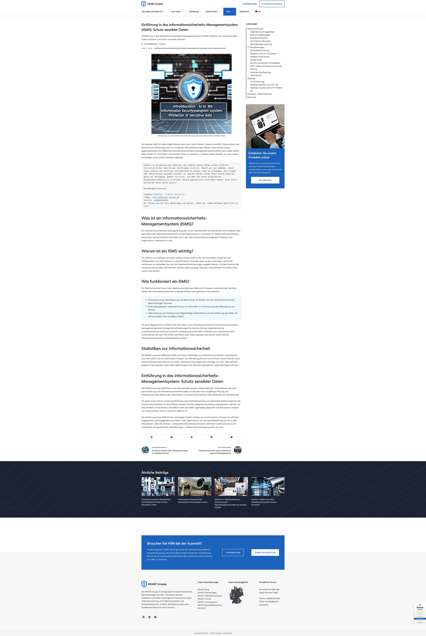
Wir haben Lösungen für (152, 12)
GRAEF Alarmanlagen (207, 592)
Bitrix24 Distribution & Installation (265, 63)
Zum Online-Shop (265, 180)
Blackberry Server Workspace (263, 53)
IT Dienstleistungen (255, 47)
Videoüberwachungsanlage (262, 32)
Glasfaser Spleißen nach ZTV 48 (264, 84)
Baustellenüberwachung (261, 44)
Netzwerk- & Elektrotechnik (259, 94)
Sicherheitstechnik (255, 28)
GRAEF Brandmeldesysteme (210, 605)
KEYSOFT (202, 608)
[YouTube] (155, 617)
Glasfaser (251, 78)
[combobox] (258, 11)
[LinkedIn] (212, 437)
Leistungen (175, 12)
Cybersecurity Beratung (260, 72)
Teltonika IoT (256, 75)
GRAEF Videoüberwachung (210, 596)
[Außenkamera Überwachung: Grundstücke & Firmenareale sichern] (194, 486)
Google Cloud (256, 60)
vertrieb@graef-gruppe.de (166, 197)
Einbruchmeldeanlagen (260, 35)
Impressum (227, 633)
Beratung (251, 97)
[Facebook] (152, 437)
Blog (229, 12)
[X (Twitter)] (171, 437)
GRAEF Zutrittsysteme (207, 602)
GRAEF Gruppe (216, 633)
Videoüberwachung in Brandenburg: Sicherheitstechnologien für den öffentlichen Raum (156, 502)
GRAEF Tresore (204, 599)
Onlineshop (244, 12)
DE (260, 12)
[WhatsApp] (232, 437)
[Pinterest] (192, 437)
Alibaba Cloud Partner (260, 56)
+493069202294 (249, 4)
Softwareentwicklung (259, 50)
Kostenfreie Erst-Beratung (272, 4)
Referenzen (194, 12)
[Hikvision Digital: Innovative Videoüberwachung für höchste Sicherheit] (268, 486)
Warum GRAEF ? (211, 12)
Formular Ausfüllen (175, 194)
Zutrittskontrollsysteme (260, 41)
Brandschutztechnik (259, 38)
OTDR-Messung (257, 81)
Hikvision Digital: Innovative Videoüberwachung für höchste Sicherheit (264, 502)
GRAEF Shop (203, 589)
